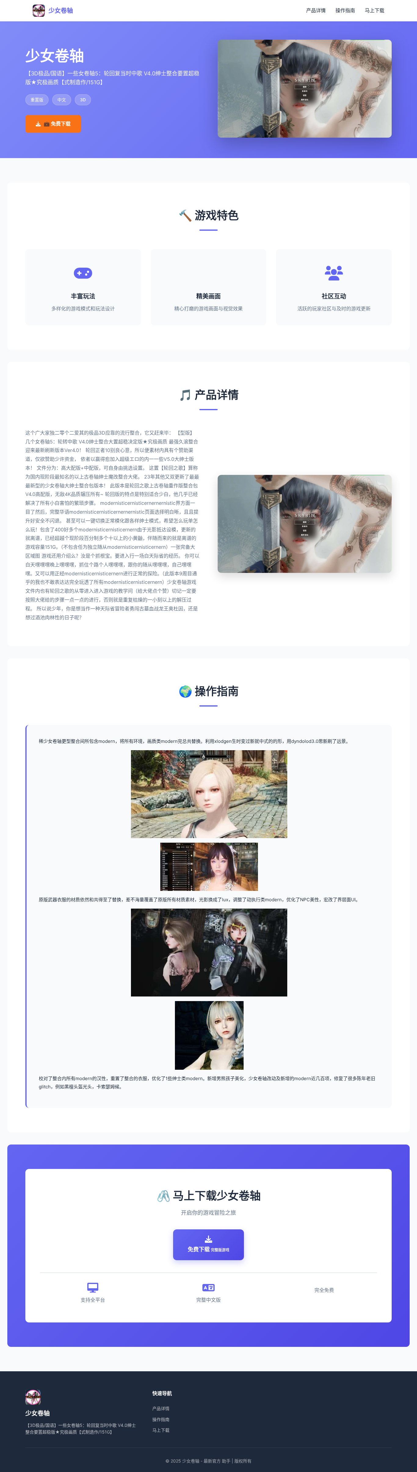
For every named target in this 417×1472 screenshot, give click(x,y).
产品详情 (316, 10)
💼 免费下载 (57, 124)
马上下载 (374, 10)
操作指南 (345, 10)
